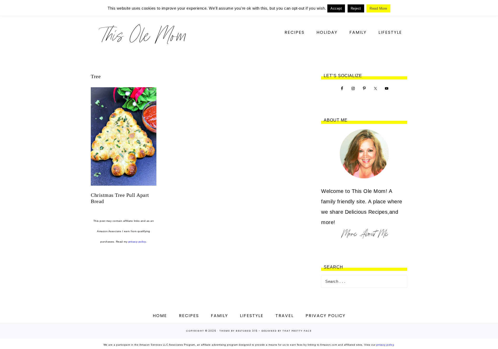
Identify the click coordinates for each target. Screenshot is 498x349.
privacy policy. (137, 241)
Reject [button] (356, 8)
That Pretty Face (297, 330)
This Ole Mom (143, 35)
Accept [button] (336, 8)
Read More (378, 8)
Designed (269, 330)
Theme (224, 330)
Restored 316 (247, 330)
